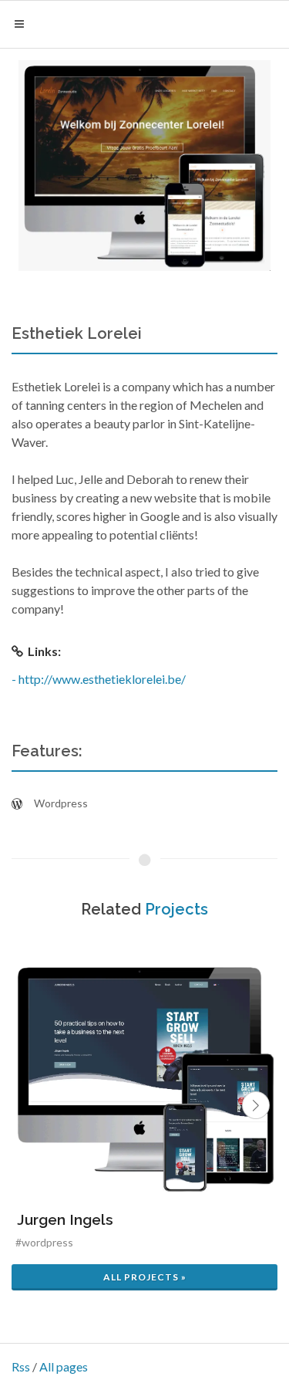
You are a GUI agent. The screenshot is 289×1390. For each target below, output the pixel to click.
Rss (21, 1366)
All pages (63, 1366)
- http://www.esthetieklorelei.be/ (99, 678)
